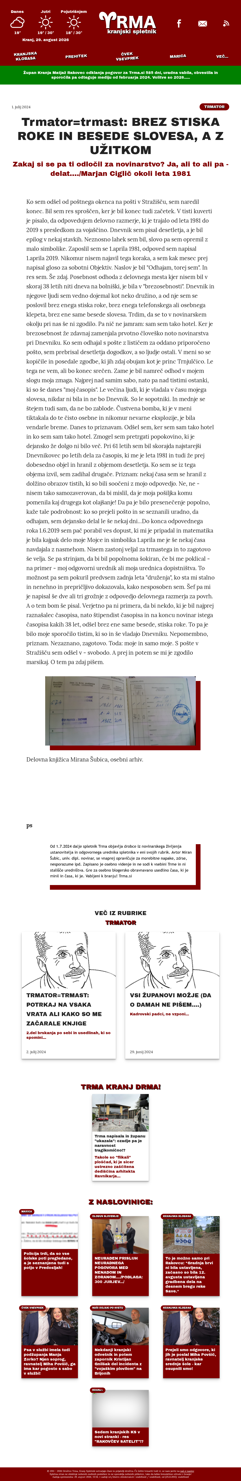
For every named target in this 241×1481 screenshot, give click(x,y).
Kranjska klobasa (25, 56)
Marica (178, 56)
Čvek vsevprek (127, 56)
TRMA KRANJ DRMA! (121, 1086)
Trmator (214, 107)
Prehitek (76, 56)
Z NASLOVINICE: (120, 1202)
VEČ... (222, 56)
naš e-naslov (187, 1471)
